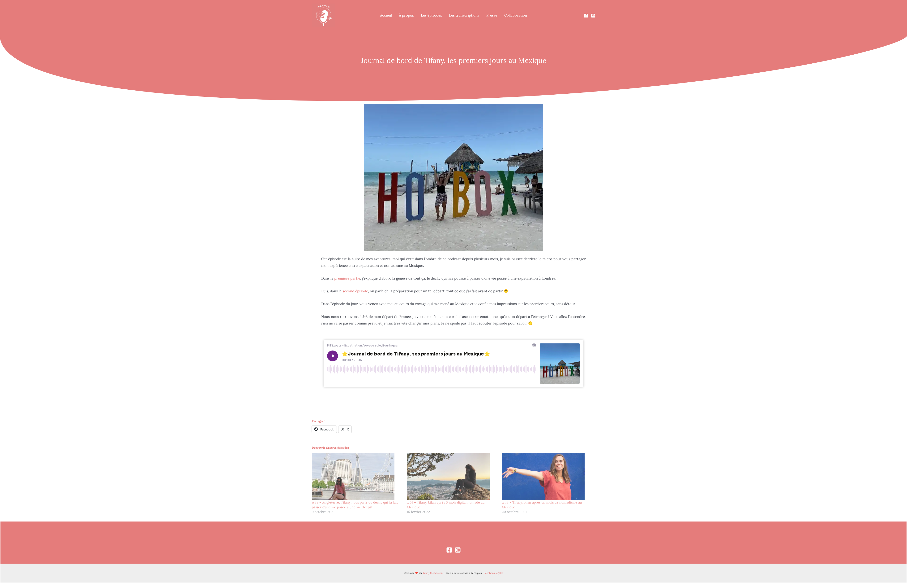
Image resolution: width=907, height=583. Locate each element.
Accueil (386, 15)
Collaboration (515, 15)
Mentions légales (493, 572)
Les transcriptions (464, 15)
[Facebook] (586, 15)
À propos (406, 15)
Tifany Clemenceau (433, 572)
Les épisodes (431, 15)
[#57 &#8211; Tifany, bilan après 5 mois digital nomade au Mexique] (452, 476)
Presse (491, 15)
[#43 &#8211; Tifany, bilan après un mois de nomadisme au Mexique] (547, 476)
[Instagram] (593, 15)
